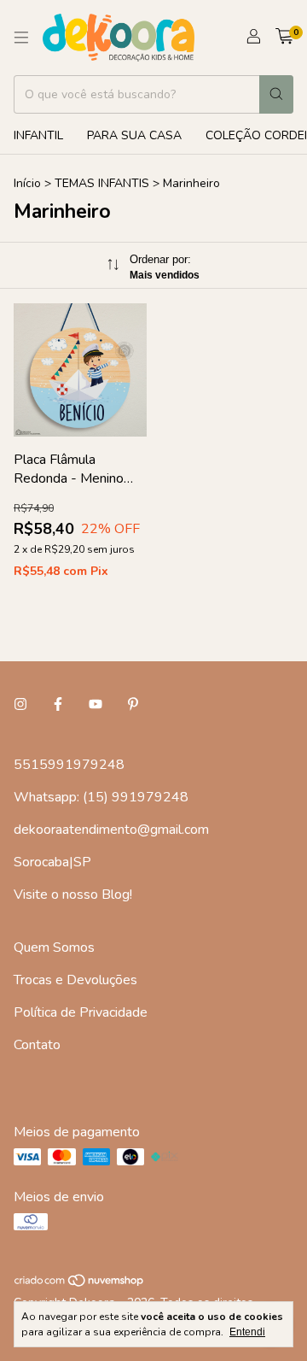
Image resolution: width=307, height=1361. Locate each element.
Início (27, 183)
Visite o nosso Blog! (73, 894)
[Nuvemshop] (80, 1284)
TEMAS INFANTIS (102, 183)
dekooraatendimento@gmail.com (111, 829)
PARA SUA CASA (134, 135)
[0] (284, 37)
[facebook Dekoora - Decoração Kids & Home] (58, 704)
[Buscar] (276, 94)
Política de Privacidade (81, 1012)
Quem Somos (54, 947)
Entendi (247, 1332)
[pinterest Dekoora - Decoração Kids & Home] (133, 704)
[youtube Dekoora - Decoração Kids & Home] (95, 704)
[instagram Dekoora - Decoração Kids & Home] (20, 704)
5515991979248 (69, 764)
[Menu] (21, 37)
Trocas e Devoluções (75, 980)
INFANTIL (38, 135)
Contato (37, 1044)
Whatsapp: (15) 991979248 (101, 797)
